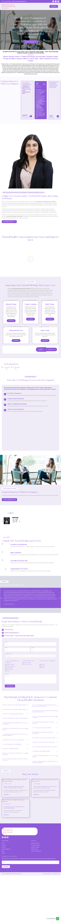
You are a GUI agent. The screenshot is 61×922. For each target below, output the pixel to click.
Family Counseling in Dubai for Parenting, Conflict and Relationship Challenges (14, 787)
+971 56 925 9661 (8, 630)
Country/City (8, 653)
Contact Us (50, 349)
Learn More (11, 320)
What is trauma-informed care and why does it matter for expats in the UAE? (45, 787)
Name (6, 641)
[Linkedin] (58, 1)
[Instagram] (56, 1)
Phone (6, 647)
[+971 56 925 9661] (3, 630)
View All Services (40, 349)
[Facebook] (53, 1)
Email (32, 647)
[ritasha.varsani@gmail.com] (3, 633)
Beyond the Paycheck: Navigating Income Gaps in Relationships (14, 807)
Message (7, 673)
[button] (1, 30)
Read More (6, 794)
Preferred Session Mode (29, 661)
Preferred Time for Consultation (47, 661)
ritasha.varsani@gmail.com (11, 633)
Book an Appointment (30, 34)
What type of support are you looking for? (13, 661)
